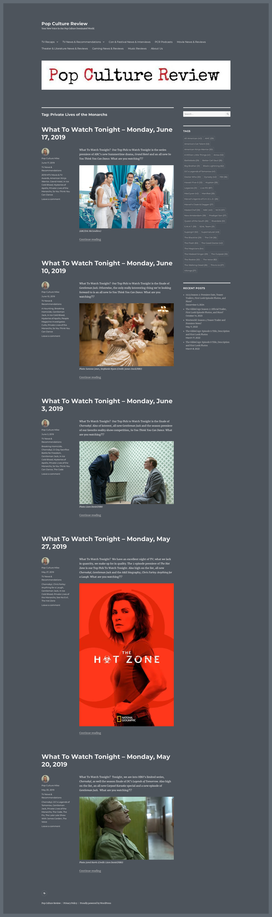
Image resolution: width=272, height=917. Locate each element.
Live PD (206, 188)
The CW (211, 237)
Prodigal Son (217, 215)
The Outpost (219, 254)
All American (193, 138)
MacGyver (191, 193)
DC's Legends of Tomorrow (199, 171)
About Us (157, 48)
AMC (209, 138)
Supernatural (210, 232)
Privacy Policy (70, 903)
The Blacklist (192, 237)
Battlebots (191, 160)
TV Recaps (48, 41)
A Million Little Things (197, 155)
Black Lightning (213, 166)
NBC (207, 210)
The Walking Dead (195, 265)
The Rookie (192, 259)
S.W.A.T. (190, 226)
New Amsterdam (195, 215)
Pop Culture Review (65, 23)
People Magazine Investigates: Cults (55, 321)
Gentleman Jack (50, 456)
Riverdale (218, 221)
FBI (223, 177)
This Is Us (217, 265)
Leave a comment (51, 199)
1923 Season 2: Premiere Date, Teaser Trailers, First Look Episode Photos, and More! (206, 298)
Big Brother (192, 166)
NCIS (220, 210)
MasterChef (192, 210)
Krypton (212, 182)
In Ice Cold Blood (56, 315)
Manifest (208, 193)
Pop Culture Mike (50, 158)
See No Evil (62, 597)
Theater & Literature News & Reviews (65, 48)
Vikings (190, 270)
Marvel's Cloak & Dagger (198, 204)
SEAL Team (207, 226)
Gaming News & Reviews (108, 48)
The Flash (191, 243)
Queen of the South (196, 221)
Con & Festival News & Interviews (129, 41)
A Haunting (48, 308)
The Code (58, 469)
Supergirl (191, 232)
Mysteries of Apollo (51, 318)
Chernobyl (47, 449)
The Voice (210, 259)
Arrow (219, 155)
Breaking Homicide (52, 446)
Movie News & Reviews (191, 41)
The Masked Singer (196, 254)
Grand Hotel (56, 181)
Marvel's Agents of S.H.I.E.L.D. (201, 199)
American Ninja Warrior (198, 149)
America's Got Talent (196, 144)
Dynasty (210, 177)
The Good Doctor (212, 243)
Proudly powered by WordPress (95, 903)
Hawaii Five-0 (193, 182)
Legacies (190, 188)
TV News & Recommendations (81, 41)
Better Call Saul (212, 160)
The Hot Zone (48, 600)
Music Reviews (137, 48)
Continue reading (90, 239)
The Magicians (194, 248)
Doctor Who (192, 177)
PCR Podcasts (164, 41)
